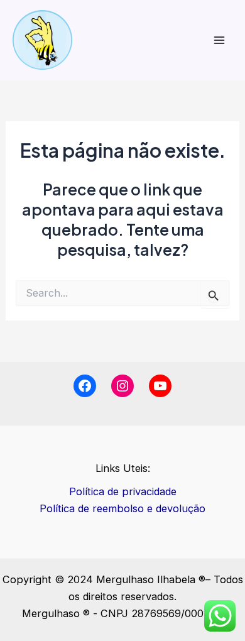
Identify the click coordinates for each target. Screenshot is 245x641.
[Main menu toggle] (218, 39)
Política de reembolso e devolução (122, 508)
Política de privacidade (123, 491)
